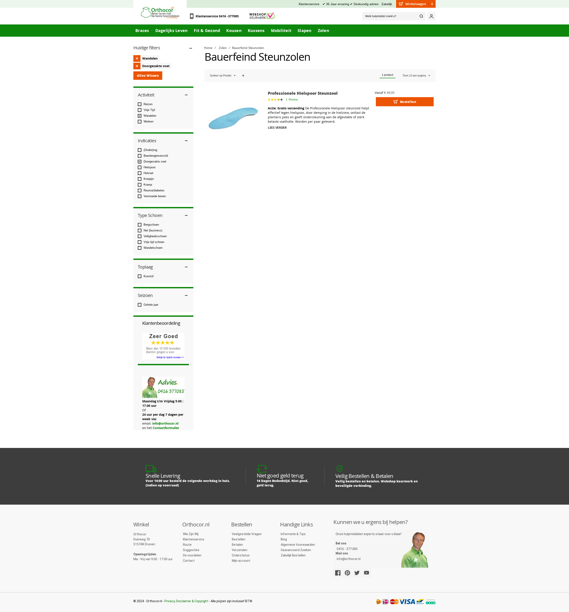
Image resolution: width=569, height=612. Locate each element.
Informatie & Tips (293, 534)
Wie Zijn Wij (190, 534)
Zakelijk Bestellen (293, 555)
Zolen (223, 48)
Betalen (237, 544)
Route (187, 544)
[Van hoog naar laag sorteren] (243, 76)
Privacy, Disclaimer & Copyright (186, 601)
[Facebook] (337, 573)
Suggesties (191, 550)
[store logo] (160, 12)
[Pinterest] (347, 573)
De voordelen (192, 555)
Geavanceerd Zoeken (296, 550)
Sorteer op (216, 75)
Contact (189, 560)
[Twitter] (357, 573)
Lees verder (277, 127)
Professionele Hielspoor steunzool (303, 93)
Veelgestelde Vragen (247, 534)
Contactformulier (166, 428)
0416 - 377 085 (347, 549)
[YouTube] (366, 573)
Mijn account (241, 560)
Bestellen (238, 539)
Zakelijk (386, 4)
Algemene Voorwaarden (298, 544)
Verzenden (239, 550)
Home (208, 48)
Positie (227, 75)
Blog (284, 539)
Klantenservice (309, 4)
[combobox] (393, 16)
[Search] (421, 16)
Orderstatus (241, 555)
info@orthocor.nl (165, 423)
